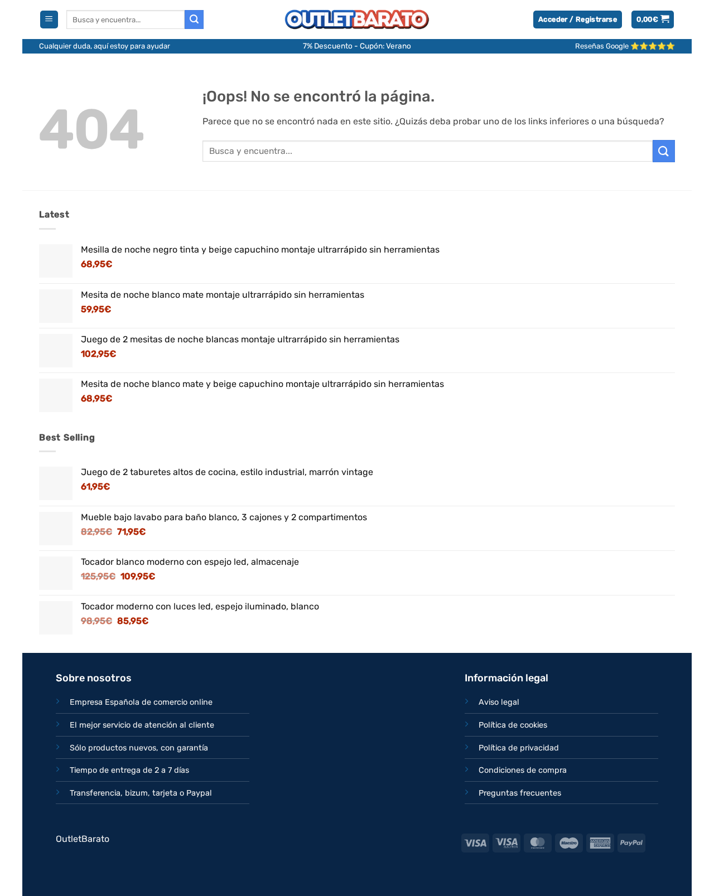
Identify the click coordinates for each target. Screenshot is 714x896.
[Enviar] (194, 19)
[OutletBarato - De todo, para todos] (357, 19)
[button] (49, 20)
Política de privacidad (519, 748)
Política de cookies (513, 725)
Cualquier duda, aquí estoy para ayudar (104, 46)
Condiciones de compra (523, 770)
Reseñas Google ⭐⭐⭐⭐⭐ (625, 46)
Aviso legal (499, 702)
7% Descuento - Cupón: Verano (357, 45)
